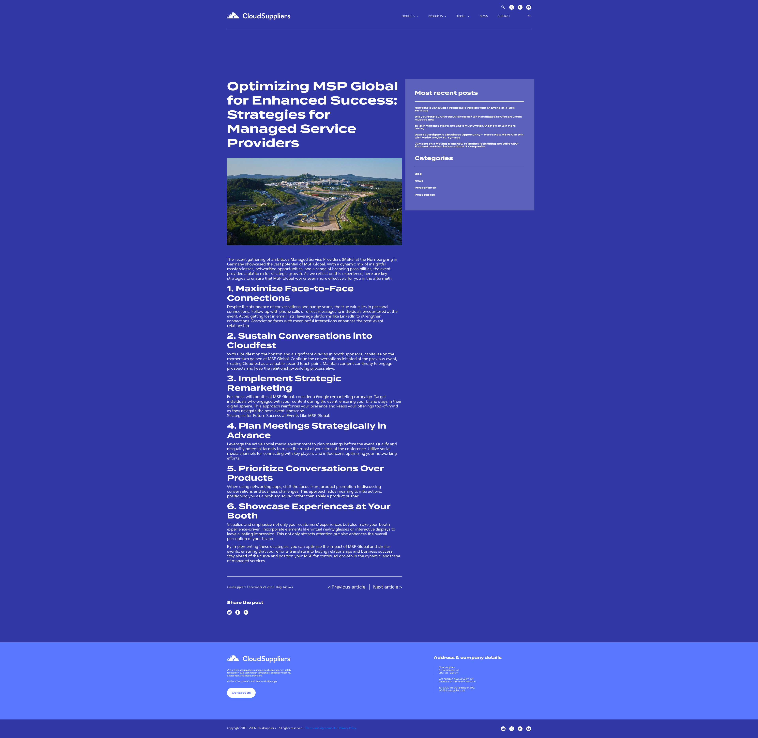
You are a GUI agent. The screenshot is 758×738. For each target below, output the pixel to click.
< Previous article (347, 587)
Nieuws (288, 587)
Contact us (241, 692)
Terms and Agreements (320, 728)
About (461, 16)
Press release (425, 194)
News (484, 16)
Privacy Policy (347, 728)
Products (435, 16)
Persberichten (425, 187)
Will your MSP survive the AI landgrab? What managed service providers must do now (468, 118)
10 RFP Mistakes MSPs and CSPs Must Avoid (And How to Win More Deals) (465, 127)
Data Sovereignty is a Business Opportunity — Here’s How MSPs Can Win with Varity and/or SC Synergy (469, 136)
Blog (279, 587)
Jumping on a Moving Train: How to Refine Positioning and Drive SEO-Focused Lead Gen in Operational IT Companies (467, 145)
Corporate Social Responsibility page (257, 681)
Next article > (387, 587)
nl (529, 16)
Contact (504, 16)
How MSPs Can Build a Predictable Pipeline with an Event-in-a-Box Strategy (465, 109)
